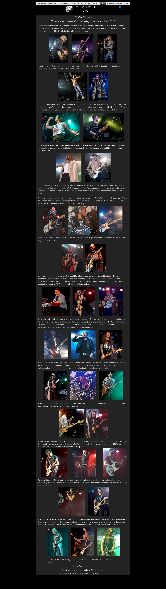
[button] (87, 3)
